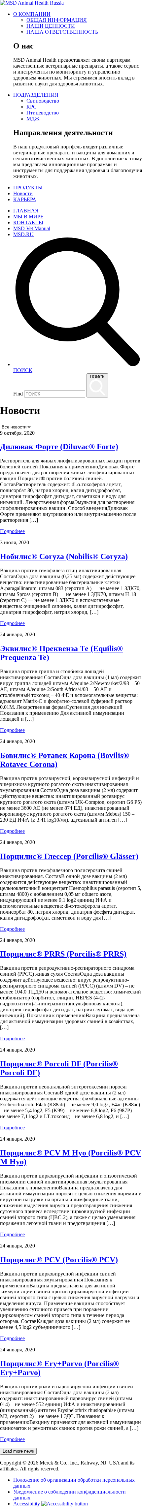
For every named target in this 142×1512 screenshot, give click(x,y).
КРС (31, 107)
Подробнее (12, 531)
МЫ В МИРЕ (28, 216)
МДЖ (32, 118)
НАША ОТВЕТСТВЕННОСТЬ (62, 32)
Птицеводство (42, 112)
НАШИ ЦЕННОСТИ (50, 26)
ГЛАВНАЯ (26, 210)
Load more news (18, 1451)
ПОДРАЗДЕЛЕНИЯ (35, 95)
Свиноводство (42, 101)
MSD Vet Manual (31, 228)
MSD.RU (23, 234)
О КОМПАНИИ (32, 14)
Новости (23, 193)
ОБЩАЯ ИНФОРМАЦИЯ (56, 20)
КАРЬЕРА (24, 199)
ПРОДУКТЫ (28, 187)
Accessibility (26, 1503)
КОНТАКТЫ (28, 222)
